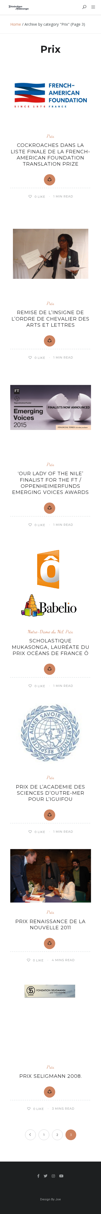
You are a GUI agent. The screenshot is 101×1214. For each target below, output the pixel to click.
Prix (50, 136)
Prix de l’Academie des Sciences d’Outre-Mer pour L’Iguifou (50, 793)
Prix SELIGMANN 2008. (50, 1076)
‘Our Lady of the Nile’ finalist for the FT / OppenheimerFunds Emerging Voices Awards (50, 483)
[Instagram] (53, 1176)
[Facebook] (38, 1176)
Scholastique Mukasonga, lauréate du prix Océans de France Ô (50, 647)
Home (15, 24)
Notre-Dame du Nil (45, 631)
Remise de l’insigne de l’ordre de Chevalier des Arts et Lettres (50, 319)
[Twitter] (46, 1176)
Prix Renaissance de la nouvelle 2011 (50, 925)
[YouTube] (61, 1176)
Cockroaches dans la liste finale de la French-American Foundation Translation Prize (50, 154)
